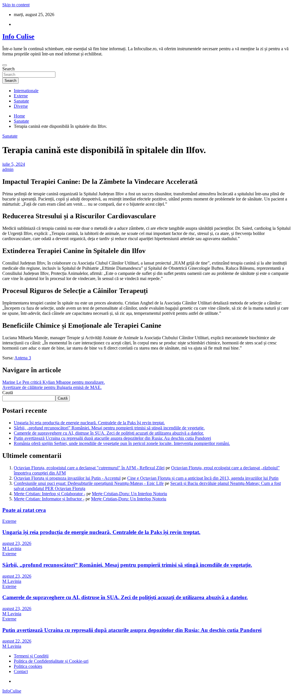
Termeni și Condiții (31, 655)
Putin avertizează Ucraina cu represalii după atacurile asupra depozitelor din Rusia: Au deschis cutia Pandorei (112, 438)
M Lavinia (11, 548)
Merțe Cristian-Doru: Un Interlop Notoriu (129, 493)
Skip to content (16, 4)
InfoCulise (11, 691)
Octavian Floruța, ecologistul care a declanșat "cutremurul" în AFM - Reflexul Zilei (89, 467)
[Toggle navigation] (4, 65)
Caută (7, 392)
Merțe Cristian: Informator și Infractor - (49, 498)
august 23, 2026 (16, 543)
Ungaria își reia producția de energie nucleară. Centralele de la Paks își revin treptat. (89, 422)
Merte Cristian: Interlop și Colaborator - (49, 493)
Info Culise (18, 36)
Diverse (21, 106)
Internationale (26, 90)
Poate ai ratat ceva (24, 510)
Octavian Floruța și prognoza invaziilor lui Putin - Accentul (67, 478)
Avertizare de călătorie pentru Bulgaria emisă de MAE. (52, 387)
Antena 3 (22, 357)
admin (7, 169)
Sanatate (21, 101)
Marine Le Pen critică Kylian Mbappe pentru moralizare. (53, 382)
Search (8, 68)
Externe (21, 95)
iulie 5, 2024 (13, 164)
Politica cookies (28, 666)
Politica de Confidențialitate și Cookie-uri (51, 661)
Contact (21, 671)
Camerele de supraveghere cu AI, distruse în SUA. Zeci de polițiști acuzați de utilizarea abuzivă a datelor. (109, 433)
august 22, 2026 (16, 641)
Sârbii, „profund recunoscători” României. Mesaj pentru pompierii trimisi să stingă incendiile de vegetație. (109, 427)
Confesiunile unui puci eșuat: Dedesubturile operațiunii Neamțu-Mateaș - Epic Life (89, 483)
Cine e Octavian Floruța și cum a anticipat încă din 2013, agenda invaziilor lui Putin (202, 478)
